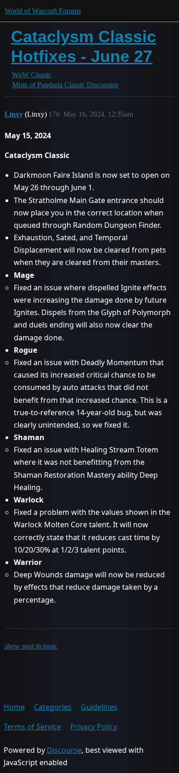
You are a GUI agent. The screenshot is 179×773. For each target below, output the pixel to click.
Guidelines (99, 707)
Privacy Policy (93, 727)
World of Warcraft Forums (43, 11)
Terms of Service (32, 727)
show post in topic (31, 646)
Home (14, 707)
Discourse (64, 750)
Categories (53, 707)
